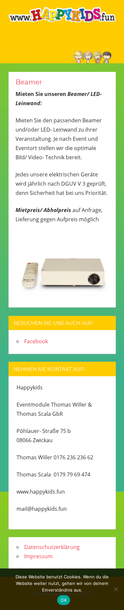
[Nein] (115, 589)
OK (64, 600)
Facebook (36, 341)
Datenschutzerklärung (52, 547)
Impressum (38, 556)
